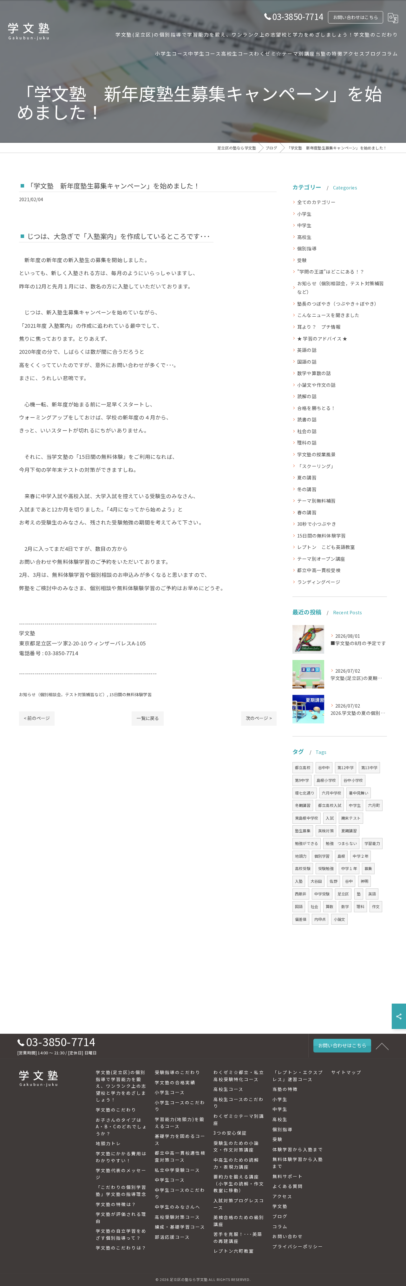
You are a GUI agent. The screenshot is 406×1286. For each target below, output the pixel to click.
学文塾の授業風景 (316, 454)
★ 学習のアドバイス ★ (322, 338)
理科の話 (307, 442)
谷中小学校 (353, 780)
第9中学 (302, 780)
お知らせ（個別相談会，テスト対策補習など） (63, 694)
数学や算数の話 (314, 373)
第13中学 (369, 767)
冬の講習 (307, 489)
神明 (364, 881)
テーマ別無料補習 (316, 500)
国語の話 (307, 361)
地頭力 (301, 856)
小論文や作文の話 (316, 384)
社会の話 (307, 431)
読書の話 (307, 419)
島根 (341, 856)
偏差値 (301, 919)
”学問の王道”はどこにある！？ (330, 271)
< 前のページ (37, 718)
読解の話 (307, 396)
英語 (372, 893)
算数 (329, 906)
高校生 (304, 237)
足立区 (343, 893)
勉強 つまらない (341, 843)
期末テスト (351, 818)
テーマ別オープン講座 (321, 558)
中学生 (304, 225)
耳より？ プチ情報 (319, 326)
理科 (360, 906)
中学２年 (360, 856)
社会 (314, 906)
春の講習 (307, 512)
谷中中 (324, 767)
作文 (376, 906)
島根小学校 (326, 780)
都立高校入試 (329, 805)
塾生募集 (303, 830)
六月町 (374, 805)
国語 (299, 906)
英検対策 (326, 830)
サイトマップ (346, 1072)
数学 (345, 906)
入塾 (299, 881)
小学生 (304, 213)
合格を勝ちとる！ (316, 408)
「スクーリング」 (316, 466)
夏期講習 (349, 830)
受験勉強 (326, 868)
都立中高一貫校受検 (319, 570)
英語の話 (307, 349)
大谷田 (316, 881)
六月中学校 (331, 792)
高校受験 (303, 868)
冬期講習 (303, 805)
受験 (302, 260)
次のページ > (259, 718)
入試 (329, 818)
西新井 (301, 893)
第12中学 (345, 767)
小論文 (339, 919)
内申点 (320, 919)
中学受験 (322, 893)
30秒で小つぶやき (316, 523)
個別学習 (322, 856)
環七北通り (304, 792)
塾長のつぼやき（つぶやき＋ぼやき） (338, 303)
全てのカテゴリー (316, 202)
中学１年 (349, 868)
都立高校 (303, 767)
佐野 (333, 881)
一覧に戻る (147, 718)
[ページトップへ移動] (382, 1045)
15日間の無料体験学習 (130, 694)
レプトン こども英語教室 (326, 547)
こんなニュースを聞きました (328, 315)
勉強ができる (306, 843)
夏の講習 (307, 477)
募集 (368, 868)
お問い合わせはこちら (355, 17)
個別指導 (307, 248)
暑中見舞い (358, 792)
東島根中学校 (306, 818)
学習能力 (372, 843)
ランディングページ (318, 581)
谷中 (349, 881)
